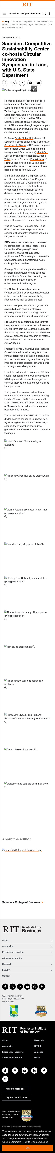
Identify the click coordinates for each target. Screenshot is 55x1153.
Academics (7, 1045)
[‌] (19, 90)
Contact (6, 975)
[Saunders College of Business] (22, 929)
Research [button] (7, 963)
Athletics (38, 1051)
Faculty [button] (6, 969)
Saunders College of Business (24, 13)
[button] (4, 13)
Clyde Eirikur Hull (24, 138)
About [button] (5, 940)
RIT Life (38, 1045)
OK (28, 1148)
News (37, 1057)
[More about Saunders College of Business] (22, 849)
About (5, 1040)
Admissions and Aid (12, 957)
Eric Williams (37, 159)
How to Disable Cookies (35, 1141)
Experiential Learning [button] (13, 952)
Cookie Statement (11, 1141)
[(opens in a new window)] (5, 987)
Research (39, 1040)
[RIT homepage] (24, 1030)
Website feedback (15, 1088)
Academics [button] (7, 946)
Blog (7, 21)
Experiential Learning (13, 1051)
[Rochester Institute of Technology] (27, 4)
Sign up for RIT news (16, 1097)
